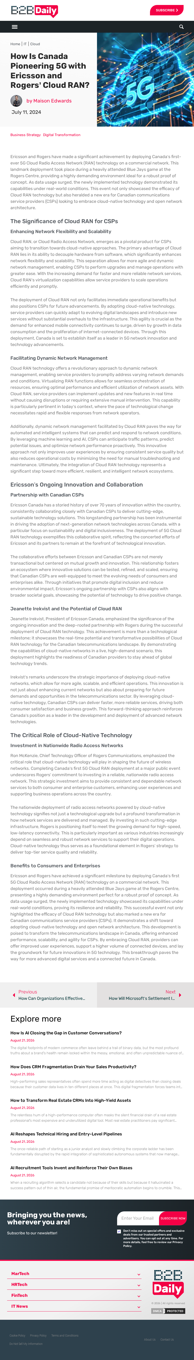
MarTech (20, 1273)
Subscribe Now (173, 1218)
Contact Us (167, 1339)
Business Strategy (25, 135)
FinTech (19, 1295)
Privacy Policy (38, 1335)
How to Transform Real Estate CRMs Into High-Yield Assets (70, 1100)
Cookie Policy (17, 1335)
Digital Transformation (61, 135)
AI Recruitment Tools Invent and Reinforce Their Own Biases (71, 1167)
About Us (150, 1339)
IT (25, 44)
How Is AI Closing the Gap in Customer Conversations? (66, 1033)
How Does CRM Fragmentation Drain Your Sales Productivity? (73, 1066)
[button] (181, 27)
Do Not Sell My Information (26, 1344)
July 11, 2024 (26, 112)
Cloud (35, 44)
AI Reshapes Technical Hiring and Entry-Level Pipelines (66, 1134)
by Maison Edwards (49, 101)
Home (15, 44)
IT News (19, 1306)
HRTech (19, 1284)
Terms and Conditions (65, 1335)
